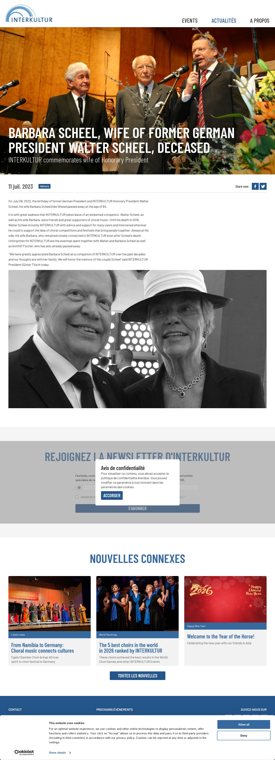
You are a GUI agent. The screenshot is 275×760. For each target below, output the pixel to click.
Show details (57, 752)
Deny (243, 735)
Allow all (243, 724)
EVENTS (190, 20)
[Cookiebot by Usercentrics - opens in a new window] (24, 753)
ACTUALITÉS (224, 20)
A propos (259, 20)
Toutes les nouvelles (137, 675)
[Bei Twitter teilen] (263, 186)
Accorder (111, 495)
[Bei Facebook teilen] (255, 186)
